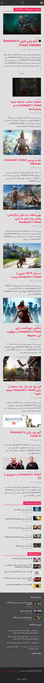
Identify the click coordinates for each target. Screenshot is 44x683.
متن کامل (22, 74)
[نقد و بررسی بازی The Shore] (37, 509)
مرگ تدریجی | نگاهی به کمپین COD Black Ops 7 (17, 579)
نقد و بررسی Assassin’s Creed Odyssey (22, 162)
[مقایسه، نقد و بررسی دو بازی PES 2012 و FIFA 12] (37, 603)
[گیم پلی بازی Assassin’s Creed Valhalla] (22, 23)
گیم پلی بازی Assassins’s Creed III (25, 434)
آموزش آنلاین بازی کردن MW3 (22, 618)
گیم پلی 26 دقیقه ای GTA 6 (21, 559)
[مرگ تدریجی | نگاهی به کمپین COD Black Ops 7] (37, 579)
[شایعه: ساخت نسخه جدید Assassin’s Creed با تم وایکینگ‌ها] (27, 87)
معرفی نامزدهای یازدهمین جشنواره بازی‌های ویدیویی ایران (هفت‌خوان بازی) (23, 631)
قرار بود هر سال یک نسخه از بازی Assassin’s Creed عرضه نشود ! (23, 390)
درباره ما (16, 671)
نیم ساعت (38, 38)
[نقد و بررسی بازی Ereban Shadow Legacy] (37, 518)
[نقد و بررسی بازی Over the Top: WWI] (37, 527)
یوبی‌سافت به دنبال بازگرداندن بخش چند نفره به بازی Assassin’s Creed (24, 218)
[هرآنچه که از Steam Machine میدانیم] (37, 586)
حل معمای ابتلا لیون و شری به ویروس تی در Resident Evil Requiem (18, 566)
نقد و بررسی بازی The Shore (23, 510)
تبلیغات (11, 671)
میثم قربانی (34, 630)
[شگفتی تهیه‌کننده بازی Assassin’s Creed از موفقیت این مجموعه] (22, 310)
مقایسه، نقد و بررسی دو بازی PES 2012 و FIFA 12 (19, 604)
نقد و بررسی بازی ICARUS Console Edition (18, 537)
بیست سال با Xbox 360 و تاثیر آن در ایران (17, 572)
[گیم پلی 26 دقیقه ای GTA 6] (37, 560)
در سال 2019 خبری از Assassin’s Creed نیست (26, 275)
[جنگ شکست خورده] (37, 611)
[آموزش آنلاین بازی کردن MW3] (37, 618)
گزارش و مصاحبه (32, 472)
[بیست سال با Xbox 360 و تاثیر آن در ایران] (37, 573)
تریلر (39, 430)
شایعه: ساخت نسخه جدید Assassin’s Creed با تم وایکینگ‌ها (25, 105)
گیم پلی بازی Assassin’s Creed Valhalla (22, 43)
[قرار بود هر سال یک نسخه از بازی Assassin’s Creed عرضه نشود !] (22, 368)
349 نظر (27, 620)
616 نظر (27, 607)
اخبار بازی (38, 99)
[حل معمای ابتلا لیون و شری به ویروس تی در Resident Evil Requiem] (37, 566)
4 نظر (22, 50)
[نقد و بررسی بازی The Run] (37, 545)
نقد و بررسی (37, 157)
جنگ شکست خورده (26, 611)
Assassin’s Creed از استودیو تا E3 (22, 476)
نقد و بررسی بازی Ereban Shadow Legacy (18, 519)
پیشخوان (5, 671)
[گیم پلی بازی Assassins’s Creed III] (22, 420)
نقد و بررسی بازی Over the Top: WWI (20, 528)
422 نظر (27, 613)
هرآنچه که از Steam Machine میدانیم (18, 585)
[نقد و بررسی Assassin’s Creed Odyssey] (22, 142)
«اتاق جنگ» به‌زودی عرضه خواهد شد (18, 643)
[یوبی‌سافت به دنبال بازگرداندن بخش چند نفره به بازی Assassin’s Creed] (22, 197)
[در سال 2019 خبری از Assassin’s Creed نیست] (22, 255)
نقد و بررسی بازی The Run (23, 546)
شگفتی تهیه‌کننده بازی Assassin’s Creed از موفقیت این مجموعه (23, 331)
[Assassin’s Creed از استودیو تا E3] (22, 463)
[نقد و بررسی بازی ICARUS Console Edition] (37, 536)
